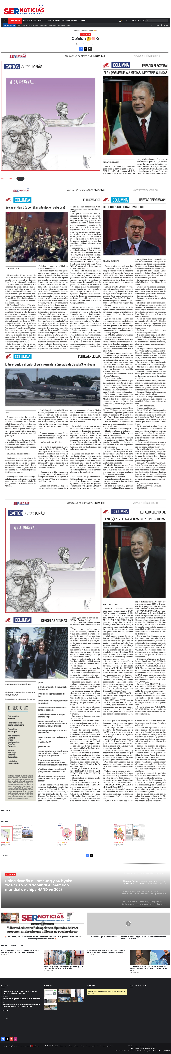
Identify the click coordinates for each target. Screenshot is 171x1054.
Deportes (56, 20)
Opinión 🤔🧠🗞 (5, 842)
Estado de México (29, 20)
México (40, 20)
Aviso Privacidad (139, 1046)
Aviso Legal (131, 1046)
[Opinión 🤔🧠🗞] (28, 832)
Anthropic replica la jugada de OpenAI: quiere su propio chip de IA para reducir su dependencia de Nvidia (64, 967)
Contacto (148, 1046)
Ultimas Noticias (15, 20)
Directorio (154, 1046)
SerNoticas (80, 44)
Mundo (48, 20)
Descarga (20, 178)
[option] (85, 885)
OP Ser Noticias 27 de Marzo (8, 178)
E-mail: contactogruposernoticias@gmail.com (142, 1048)
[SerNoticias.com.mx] (24, 9)
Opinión (82, 20)
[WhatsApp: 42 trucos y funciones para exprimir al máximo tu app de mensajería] (50, 993)
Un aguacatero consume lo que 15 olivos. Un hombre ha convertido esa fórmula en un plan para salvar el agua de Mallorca (148, 968)
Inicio (76, 30)
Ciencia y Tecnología (69, 20)
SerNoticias (36, 1046)
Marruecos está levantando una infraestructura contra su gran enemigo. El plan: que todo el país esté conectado (106, 951)
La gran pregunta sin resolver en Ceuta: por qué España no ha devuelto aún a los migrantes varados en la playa (21, 951)
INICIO (5, 20)
